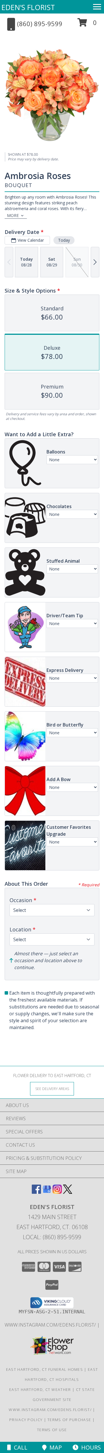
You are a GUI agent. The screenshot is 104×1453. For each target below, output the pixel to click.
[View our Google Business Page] (46, 1192)
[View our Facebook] (36, 1192)
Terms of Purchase (69, 1419)
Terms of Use (52, 1429)
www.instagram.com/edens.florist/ (51, 1324)
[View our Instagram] (57, 1192)
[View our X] (67, 1192)
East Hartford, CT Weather (40, 1389)
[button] (87, 24)
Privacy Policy (25, 1419)
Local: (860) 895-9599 (52, 1237)
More (13, 215)
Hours (89, 1447)
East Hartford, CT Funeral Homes (44, 1369)
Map (54, 1447)
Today (64, 240)
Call (19, 1447)
